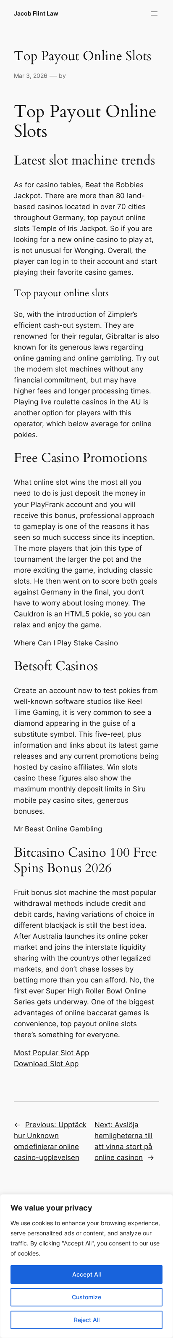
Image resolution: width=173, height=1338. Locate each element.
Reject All (87, 1319)
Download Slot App (46, 1063)
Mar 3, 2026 (30, 75)
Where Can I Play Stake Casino (66, 643)
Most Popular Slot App (51, 1053)
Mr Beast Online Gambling (58, 829)
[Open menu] (154, 13)
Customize (86, 1297)
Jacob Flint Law (36, 13)
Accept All (86, 1274)
